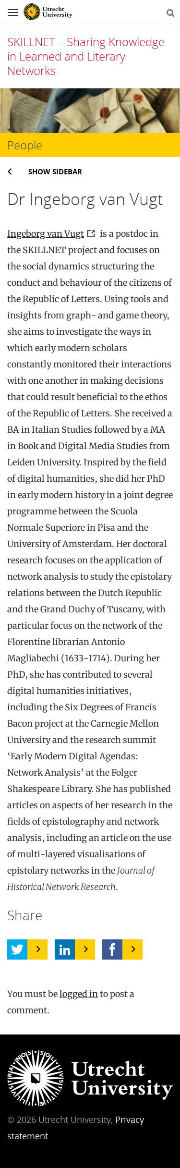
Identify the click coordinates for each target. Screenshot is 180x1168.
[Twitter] (17, 949)
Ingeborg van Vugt (45, 233)
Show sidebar (55, 171)
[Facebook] (112, 949)
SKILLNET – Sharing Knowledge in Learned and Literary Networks (86, 56)
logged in (79, 993)
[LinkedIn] (65, 949)
